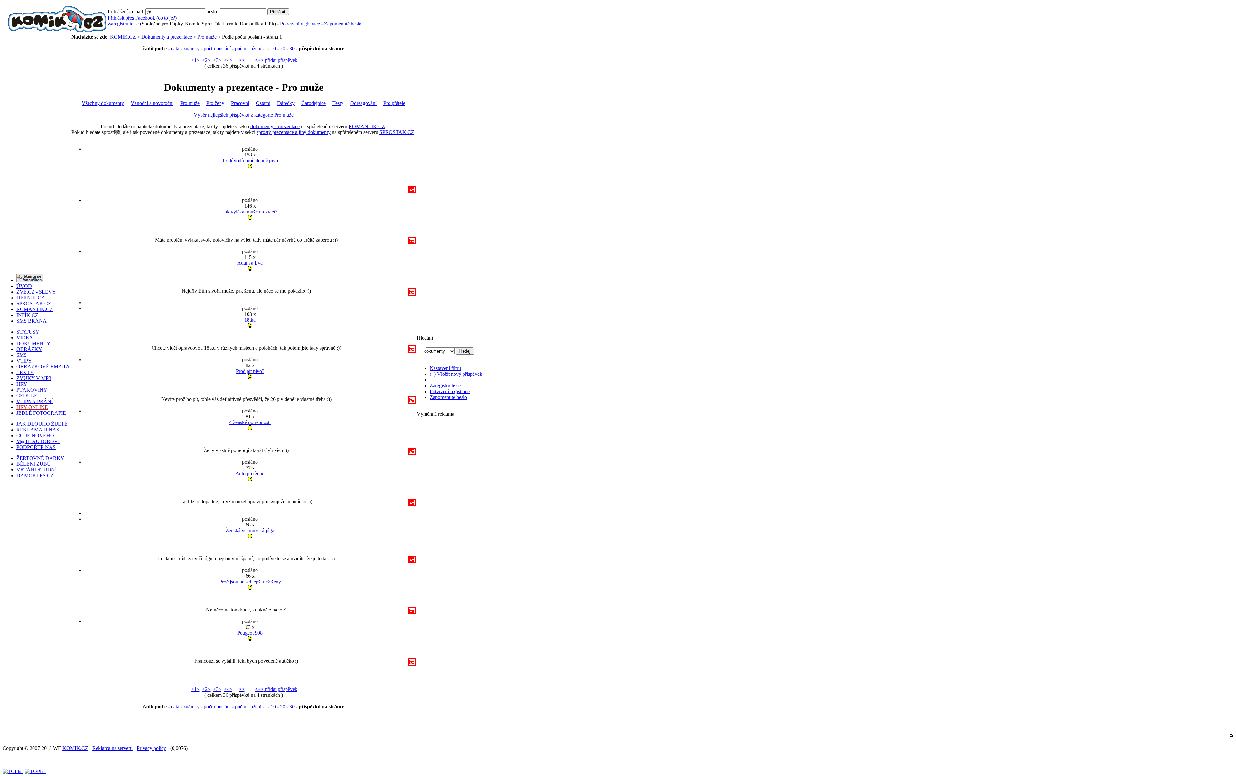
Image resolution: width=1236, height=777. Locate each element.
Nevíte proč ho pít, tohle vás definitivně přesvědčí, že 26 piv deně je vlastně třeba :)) (246, 379)
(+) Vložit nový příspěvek (456, 374)
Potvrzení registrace (300, 23)
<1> (195, 60)
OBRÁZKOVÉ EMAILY (43, 366)
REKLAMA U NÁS (37, 429)
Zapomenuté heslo (342, 23)
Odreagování (363, 103)
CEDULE (26, 395)
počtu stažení (248, 48)
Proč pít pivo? (250, 371)
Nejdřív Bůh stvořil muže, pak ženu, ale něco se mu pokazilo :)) (246, 271)
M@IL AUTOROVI (38, 441)
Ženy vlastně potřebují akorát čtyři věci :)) (246, 430)
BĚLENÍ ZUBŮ (33, 464)
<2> (206, 60)
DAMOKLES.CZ (35, 475)
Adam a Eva (250, 263)
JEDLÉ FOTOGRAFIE (41, 413)
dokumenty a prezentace (275, 126)
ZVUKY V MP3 (33, 378)
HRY (21, 384)
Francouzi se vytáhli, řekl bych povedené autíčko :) (246, 641)
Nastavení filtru (445, 368)
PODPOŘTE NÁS (36, 447)
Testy (337, 103)
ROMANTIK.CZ (367, 126)
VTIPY (24, 361)
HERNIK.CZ (30, 297)
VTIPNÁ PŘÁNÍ (34, 401)
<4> (228, 60)
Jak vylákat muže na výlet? (250, 211)
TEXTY (25, 372)
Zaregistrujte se (123, 23)
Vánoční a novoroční (152, 103)
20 (282, 48)
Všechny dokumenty (103, 103)
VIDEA (24, 337)
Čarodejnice (313, 103)
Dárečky (286, 103)
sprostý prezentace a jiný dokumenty (294, 132)
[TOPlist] (13, 771)
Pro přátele (394, 103)
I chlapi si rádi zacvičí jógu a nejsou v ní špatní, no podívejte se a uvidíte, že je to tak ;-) (246, 538)
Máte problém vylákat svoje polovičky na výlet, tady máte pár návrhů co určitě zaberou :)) (246, 219)
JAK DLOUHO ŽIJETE (42, 424)
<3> (217, 60)
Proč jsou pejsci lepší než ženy (250, 581)
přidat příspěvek (276, 60)
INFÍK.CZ (27, 315)
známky (191, 48)
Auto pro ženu (250, 473)
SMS (21, 355)
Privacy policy (151, 748)
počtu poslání (217, 48)
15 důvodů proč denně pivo (250, 160)
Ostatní (263, 103)
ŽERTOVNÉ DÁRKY (40, 458)
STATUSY (27, 332)
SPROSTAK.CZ (396, 132)
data (175, 48)
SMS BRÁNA (31, 321)
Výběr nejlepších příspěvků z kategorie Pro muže (244, 115)
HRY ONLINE (32, 407)
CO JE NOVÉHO (35, 435)
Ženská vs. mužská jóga (250, 530)
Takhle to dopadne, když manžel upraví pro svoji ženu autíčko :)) (246, 481)
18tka (250, 320)
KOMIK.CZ (123, 37)
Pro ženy (215, 103)
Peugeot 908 (250, 633)
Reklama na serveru (112, 748)
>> (242, 60)
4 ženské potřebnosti (250, 422)
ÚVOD (24, 286)
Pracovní (240, 103)
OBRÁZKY (29, 349)
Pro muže (207, 37)
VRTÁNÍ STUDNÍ (36, 469)
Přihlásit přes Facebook (131, 18)
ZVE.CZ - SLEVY (36, 292)
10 (273, 48)
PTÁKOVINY (31, 390)
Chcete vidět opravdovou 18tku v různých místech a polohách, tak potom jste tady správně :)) (246, 328)
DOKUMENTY (33, 343)
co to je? (166, 18)
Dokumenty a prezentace (166, 37)
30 (292, 48)
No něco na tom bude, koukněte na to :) (246, 589)
